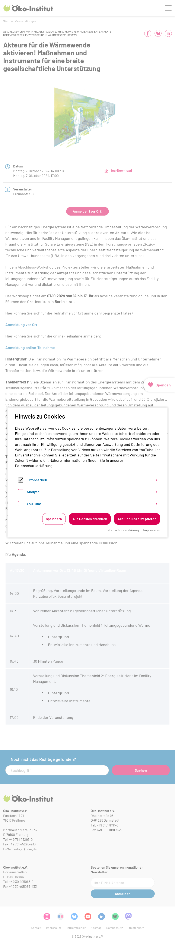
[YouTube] (20, 504)
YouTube (33, 503)
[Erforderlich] (20, 481)
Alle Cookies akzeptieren (137, 519)
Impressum (151, 530)
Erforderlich (36, 480)
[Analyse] (20, 492)
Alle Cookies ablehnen (90, 519)
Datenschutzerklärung (33, 465)
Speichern (54, 519)
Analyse (33, 491)
